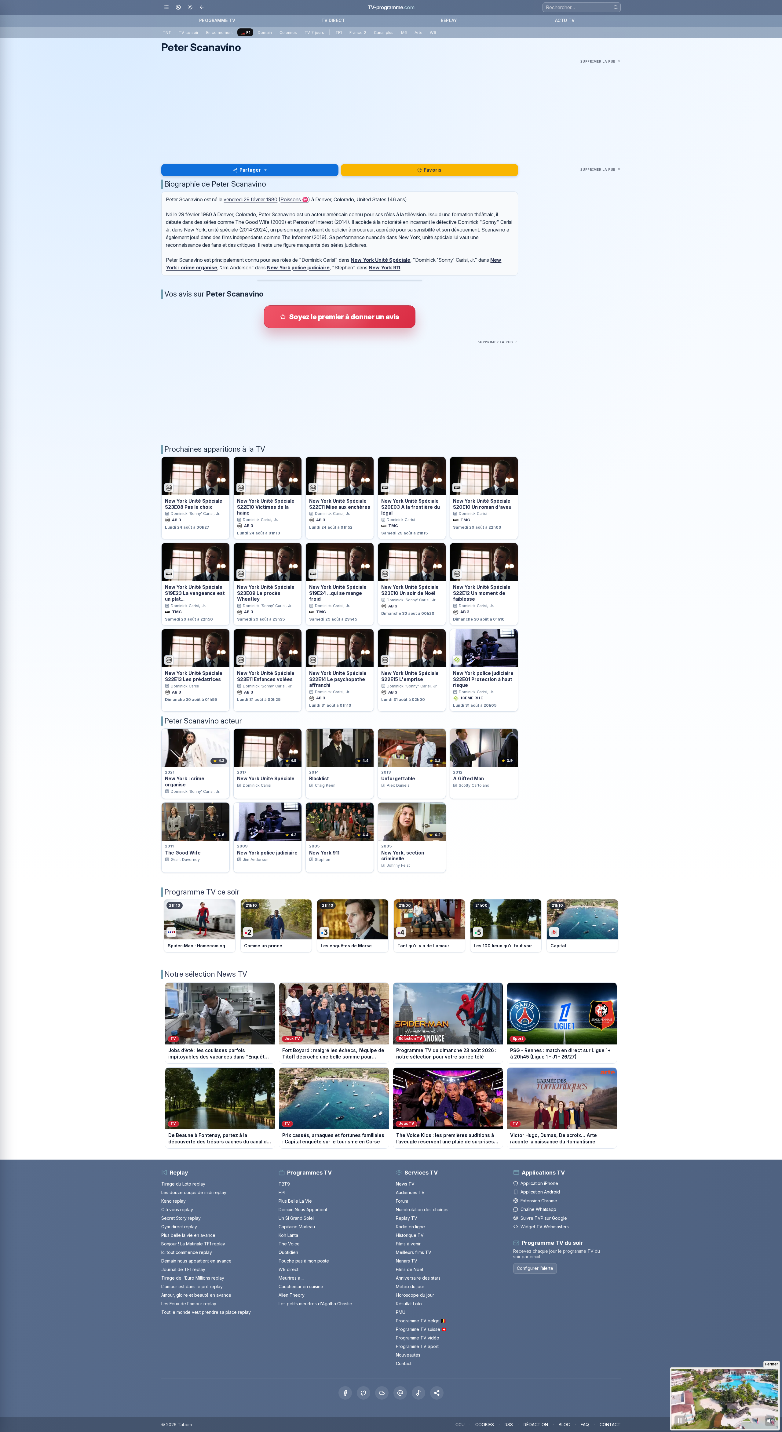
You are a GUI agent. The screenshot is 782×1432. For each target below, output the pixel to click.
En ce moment (219, 32)
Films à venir (408, 1243)
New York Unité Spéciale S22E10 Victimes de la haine (265, 507)
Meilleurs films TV (413, 1252)
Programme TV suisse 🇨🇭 (421, 1329)
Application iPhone (539, 1183)
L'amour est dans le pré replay (192, 1286)
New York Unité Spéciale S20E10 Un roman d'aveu (482, 504)
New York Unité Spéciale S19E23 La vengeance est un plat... (195, 593)
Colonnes (288, 32)
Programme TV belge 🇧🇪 (421, 1320)
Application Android (540, 1191)
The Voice (289, 1243)
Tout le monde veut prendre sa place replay (206, 1312)
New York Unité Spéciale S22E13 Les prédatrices (193, 676)
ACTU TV (565, 20)
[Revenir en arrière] (202, 7)
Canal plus (383, 32)
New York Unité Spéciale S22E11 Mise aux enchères (339, 504)
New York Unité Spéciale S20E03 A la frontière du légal (410, 507)
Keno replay (173, 1201)
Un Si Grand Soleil (297, 1218)
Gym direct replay (179, 1226)
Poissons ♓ (294, 199)
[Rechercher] (616, 7)
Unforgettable (398, 779)
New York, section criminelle (402, 856)
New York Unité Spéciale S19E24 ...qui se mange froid (338, 593)
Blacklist (319, 779)
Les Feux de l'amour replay (188, 1303)
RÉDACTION (536, 1424)
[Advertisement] (391, 108)
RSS (509, 1424)
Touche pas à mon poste (304, 1260)
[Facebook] (345, 1393)
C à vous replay (177, 1209)
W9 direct (288, 1269)
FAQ (585, 1424)
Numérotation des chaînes (422, 1209)
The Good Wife (183, 853)
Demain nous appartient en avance (196, 1260)
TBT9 (284, 1183)
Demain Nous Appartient (303, 1209)
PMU (400, 1312)
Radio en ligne (410, 1226)
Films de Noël (409, 1269)
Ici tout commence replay (186, 1252)
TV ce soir (189, 32)
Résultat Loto (409, 1303)
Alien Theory (292, 1295)
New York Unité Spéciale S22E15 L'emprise (410, 676)
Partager (250, 170)
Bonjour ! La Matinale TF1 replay (193, 1243)
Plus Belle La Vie (295, 1201)
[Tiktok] (418, 1393)
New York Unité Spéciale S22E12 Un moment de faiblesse (481, 593)
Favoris (432, 170)
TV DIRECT (333, 20)
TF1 (338, 32)
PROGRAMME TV (217, 20)
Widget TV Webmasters (545, 1226)
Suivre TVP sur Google (544, 1218)
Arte (418, 32)
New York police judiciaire (298, 267)
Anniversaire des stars (418, 1278)
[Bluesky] (382, 1393)
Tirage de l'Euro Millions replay (192, 1278)
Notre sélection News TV (205, 974)
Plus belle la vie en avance (188, 1235)
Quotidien (288, 1252)
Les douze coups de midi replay (193, 1192)
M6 (404, 32)
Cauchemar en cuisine (301, 1286)
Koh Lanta (288, 1235)
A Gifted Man (468, 779)
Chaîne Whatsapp (538, 1209)
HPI (282, 1192)
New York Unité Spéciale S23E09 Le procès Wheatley (265, 593)
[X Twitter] (363, 1393)
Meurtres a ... (291, 1278)
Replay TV (406, 1218)
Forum (402, 1201)
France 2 (357, 32)
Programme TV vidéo (417, 1337)
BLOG (564, 1424)
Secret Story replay (181, 1218)
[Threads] (400, 1393)
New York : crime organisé (184, 781)
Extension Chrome (539, 1200)
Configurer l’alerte (535, 1268)
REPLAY (449, 20)
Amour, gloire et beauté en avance (196, 1295)
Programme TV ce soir (201, 891)
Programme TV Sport (417, 1346)
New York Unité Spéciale (380, 260)
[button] (437, 1393)
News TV (405, 1183)
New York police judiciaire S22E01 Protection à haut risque (483, 679)
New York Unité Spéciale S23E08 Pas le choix (193, 504)
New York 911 (384, 267)
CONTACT (610, 1424)
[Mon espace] (178, 7)
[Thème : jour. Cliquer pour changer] (190, 7)
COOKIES (484, 1424)
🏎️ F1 (245, 32)
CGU (460, 1424)
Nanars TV (406, 1260)
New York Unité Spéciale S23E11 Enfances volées (265, 676)
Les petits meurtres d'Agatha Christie (315, 1303)
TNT (167, 32)
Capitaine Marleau (297, 1226)
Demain (265, 32)
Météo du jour (410, 1286)
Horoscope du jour (415, 1295)
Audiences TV (410, 1192)
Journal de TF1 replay (183, 1269)
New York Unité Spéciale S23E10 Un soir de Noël (410, 590)
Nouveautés (408, 1354)
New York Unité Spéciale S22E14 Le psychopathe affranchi (338, 679)
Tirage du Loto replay (183, 1183)
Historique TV (410, 1235)
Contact (403, 1363)
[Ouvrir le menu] (166, 7)
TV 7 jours (314, 32)
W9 (433, 32)
